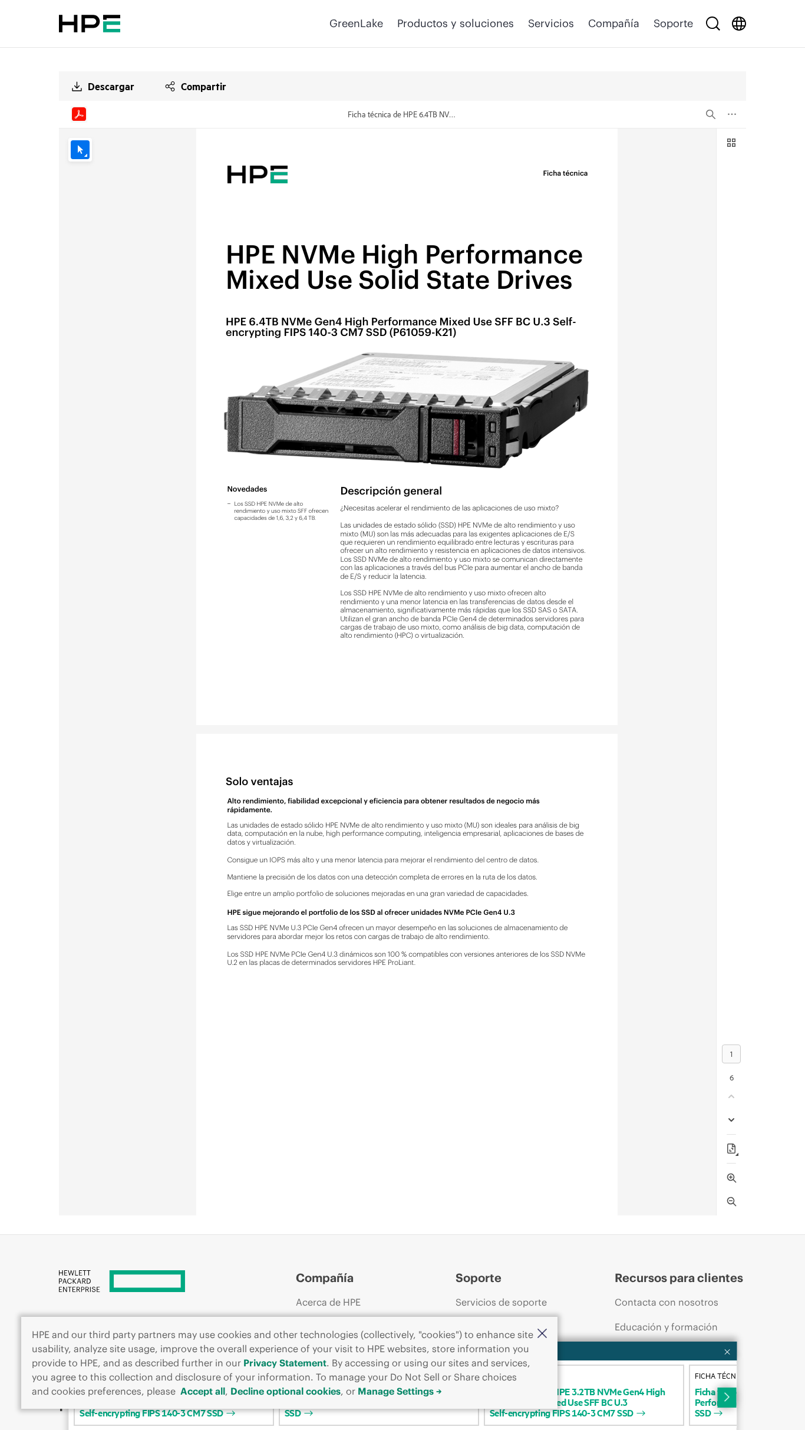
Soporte (673, 23)
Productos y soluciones (455, 23)
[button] (542, 1334)
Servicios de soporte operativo (501, 1313)
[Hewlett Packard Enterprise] (89, 23)
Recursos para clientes (679, 1277)
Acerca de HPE (328, 1302)
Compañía (613, 23)
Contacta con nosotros (666, 1302)
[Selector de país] (739, 23)
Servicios (551, 23)
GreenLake (356, 23)
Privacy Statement (284, 1363)
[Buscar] (713, 23)
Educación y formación (666, 1327)
